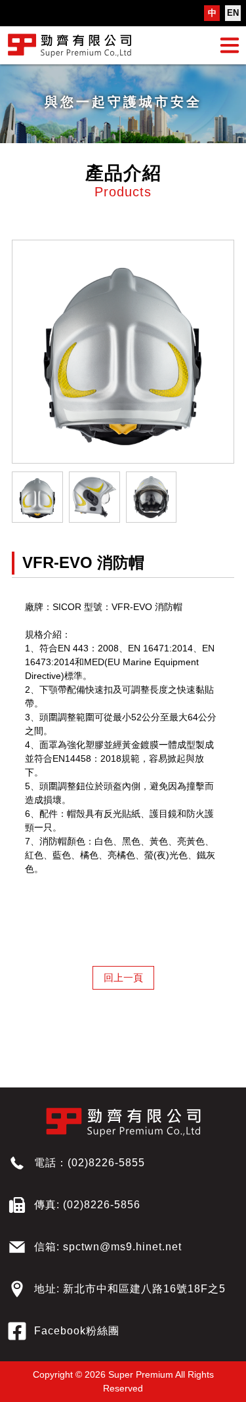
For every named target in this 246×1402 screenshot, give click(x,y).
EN (233, 13)
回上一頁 (123, 977)
